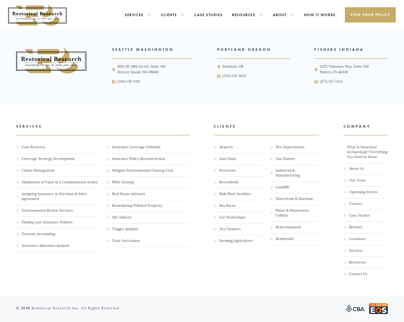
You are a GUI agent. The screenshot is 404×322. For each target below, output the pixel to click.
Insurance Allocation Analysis (45, 246)
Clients (169, 14)
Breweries (227, 171)
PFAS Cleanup (123, 182)
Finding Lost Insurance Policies (47, 222)
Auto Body (227, 159)
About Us (356, 169)
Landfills (282, 187)
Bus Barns (227, 206)
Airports (226, 147)
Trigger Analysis (125, 229)
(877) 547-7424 (331, 82)
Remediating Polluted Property (137, 206)
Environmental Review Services (47, 211)
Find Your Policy (370, 14)
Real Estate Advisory (128, 194)
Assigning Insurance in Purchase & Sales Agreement (54, 196)
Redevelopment (288, 227)
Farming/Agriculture (236, 241)
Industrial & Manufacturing (288, 173)
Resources (243, 14)
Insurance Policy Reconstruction (138, 159)
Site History (122, 217)
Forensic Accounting (38, 234)
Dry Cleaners (230, 229)
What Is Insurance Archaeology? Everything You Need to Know (367, 152)
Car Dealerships (232, 217)
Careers (355, 204)
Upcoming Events (363, 192)
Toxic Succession (126, 241)
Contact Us (358, 274)
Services (134, 14)
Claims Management (38, 171)
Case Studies (208, 14)
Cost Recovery (33, 147)
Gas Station (285, 159)
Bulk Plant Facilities (235, 194)
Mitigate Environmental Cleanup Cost (142, 171)
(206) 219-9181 (128, 82)
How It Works (319, 14)
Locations (357, 239)
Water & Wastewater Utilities (292, 213)
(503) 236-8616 (234, 76)
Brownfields (229, 182)
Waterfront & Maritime (294, 199)
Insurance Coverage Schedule (136, 147)
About (280, 14)
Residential (284, 239)
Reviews (355, 227)
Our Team (357, 180)
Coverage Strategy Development (48, 159)
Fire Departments (290, 147)
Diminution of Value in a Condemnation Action (59, 182)
